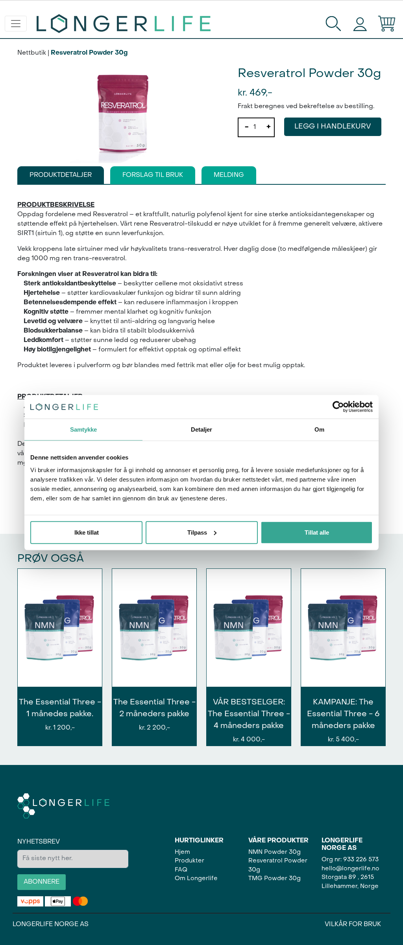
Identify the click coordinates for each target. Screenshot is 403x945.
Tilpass (197, 532)
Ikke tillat (86, 532)
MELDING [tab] (229, 175)
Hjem (182, 852)
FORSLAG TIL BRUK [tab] (152, 175)
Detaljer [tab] (202, 429)
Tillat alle (317, 532)
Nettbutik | (33, 53)
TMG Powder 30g (274, 878)
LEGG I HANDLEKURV (332, 126)
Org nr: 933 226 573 (350, 859)
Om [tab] (319, 429)
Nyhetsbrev (38, 842)
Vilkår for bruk (353, 924)
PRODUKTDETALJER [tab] (61, 175)
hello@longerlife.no (350, 868)
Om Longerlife (196, 878)
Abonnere (41, 882)
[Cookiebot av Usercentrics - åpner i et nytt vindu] (338, 407)
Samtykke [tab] (83, 429)
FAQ (181, 870)
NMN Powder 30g (274, 852)
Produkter (189, 861)
